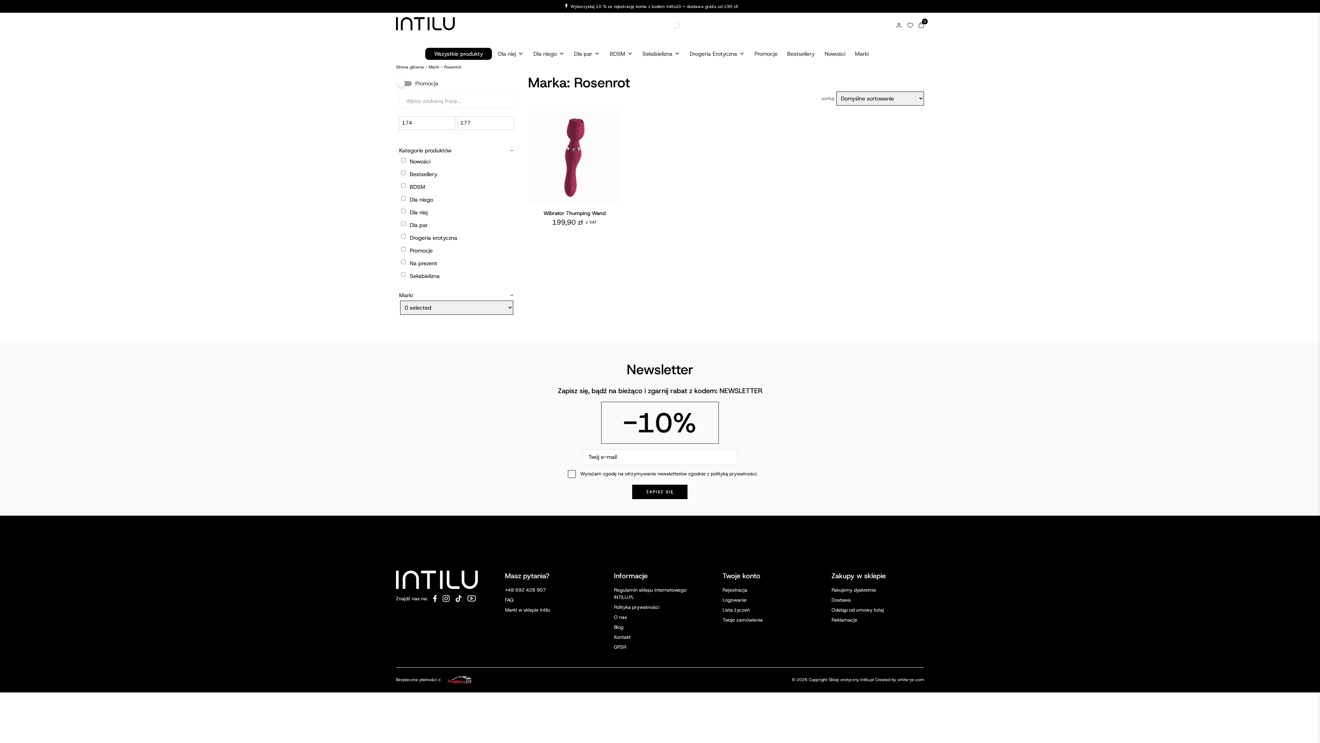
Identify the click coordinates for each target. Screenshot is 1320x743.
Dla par (583, 53)
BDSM (617, 53)
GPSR (620, 647)
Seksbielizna (657, 53)
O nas (620, 617)
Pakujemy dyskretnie (854, 590)
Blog (619, 627)
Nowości (835, 53)
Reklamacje (844, 620)
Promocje (766, 53)
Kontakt (622, 637)
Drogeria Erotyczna (713, 53)
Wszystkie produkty (458, 53)
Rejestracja (735, 590)
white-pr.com (911, 679)
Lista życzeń (736, 610)
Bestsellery (801, 53)
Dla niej (507, 53)
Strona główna (410, 67)
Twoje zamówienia (743, 620)
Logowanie (735, 600)
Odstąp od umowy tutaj (858, 610)
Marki (862, 53)
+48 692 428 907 (525, 590)
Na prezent (423, 263)
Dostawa (841, 600)
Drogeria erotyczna (433, 237)
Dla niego (545, 53)
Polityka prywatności (636, 607)
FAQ (509, 600)
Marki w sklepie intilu (527, 610)
